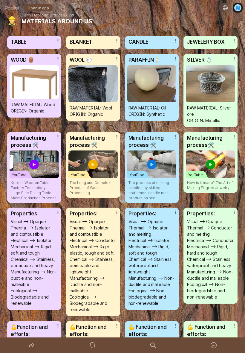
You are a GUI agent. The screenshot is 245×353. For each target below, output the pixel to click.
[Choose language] (225, 8)
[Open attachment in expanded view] (34, 82)
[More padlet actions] (214, 345)
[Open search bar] (153, 345)
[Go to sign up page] (238, 8)
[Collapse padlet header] (96, 21)
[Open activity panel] (92, 345)
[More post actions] (54, 43)
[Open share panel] (32, 345)
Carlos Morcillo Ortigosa (43, 15)
